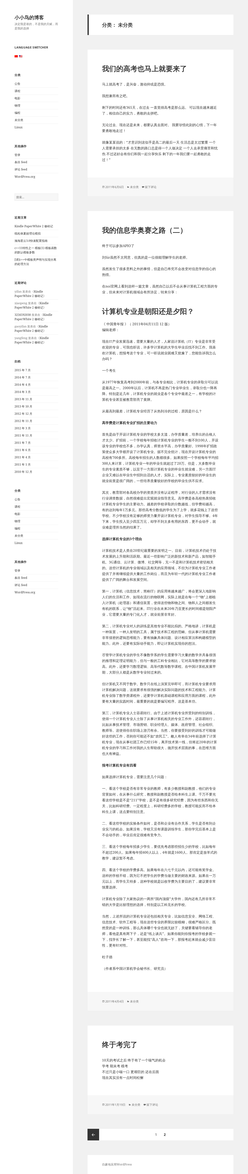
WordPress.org (25, 177)
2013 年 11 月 (23, 399)
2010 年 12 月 (23, 472)
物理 (17, 105)
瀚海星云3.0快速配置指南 (31, 241)
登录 (17, 155)
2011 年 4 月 (23, 457)
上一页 (93, 1134)
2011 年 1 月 (23, 464)
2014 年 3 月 (23, 392)
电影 (17, 98)
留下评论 (150, 187)
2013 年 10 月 (23, 406)
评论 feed (21, 169)
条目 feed (21, 162)
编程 (17, 113)
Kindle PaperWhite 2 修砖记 (34, 226)
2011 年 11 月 (23, 435)
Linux (19, 127)
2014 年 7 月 (23, 377)
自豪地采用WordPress (117, 1164)
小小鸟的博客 (29, 17)
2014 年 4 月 (23, 385)
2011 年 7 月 (23, 443)
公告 (17, 84)
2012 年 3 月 (23, 428)
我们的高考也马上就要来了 (144, 68)
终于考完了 (119, 1044)
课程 (17, 91)
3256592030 (23, 315)
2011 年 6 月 (23, 450)
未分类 (19, 120)
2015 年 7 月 (23, 370)
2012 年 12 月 (23, 414)
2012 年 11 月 (23, 421)
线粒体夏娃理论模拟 (28, 233)
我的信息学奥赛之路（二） (144, 230)
